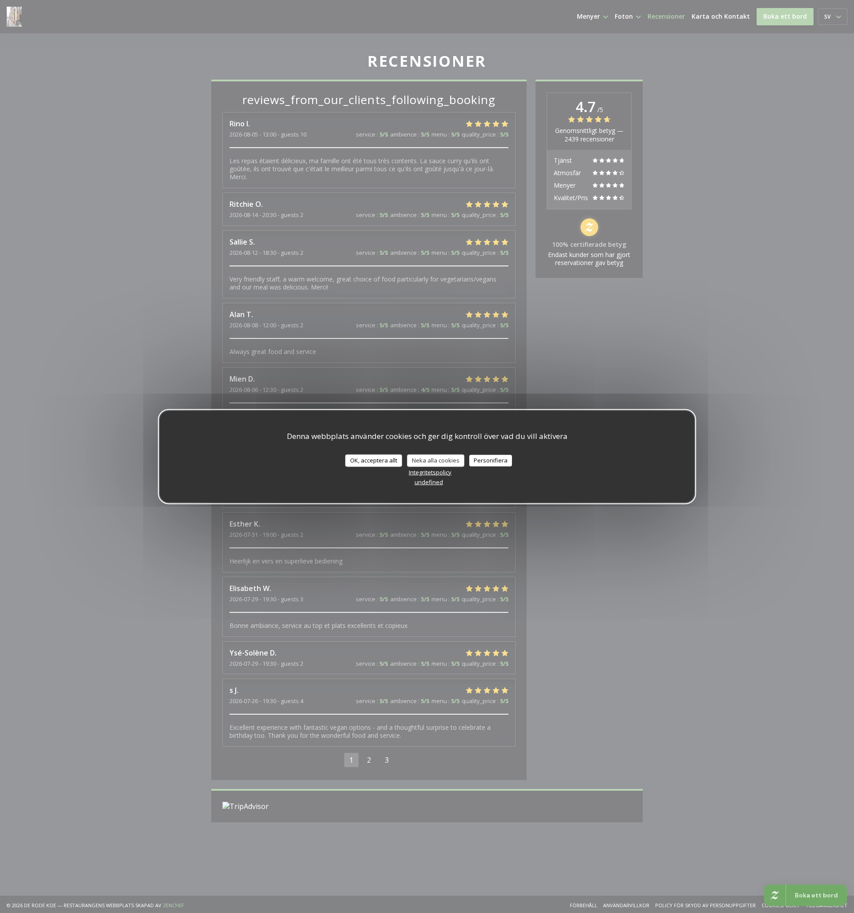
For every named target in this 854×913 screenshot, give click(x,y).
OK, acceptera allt (373, 460)
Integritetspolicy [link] (430, 472)
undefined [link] (429, 482)
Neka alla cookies (435, 460)
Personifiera (491, 460)
